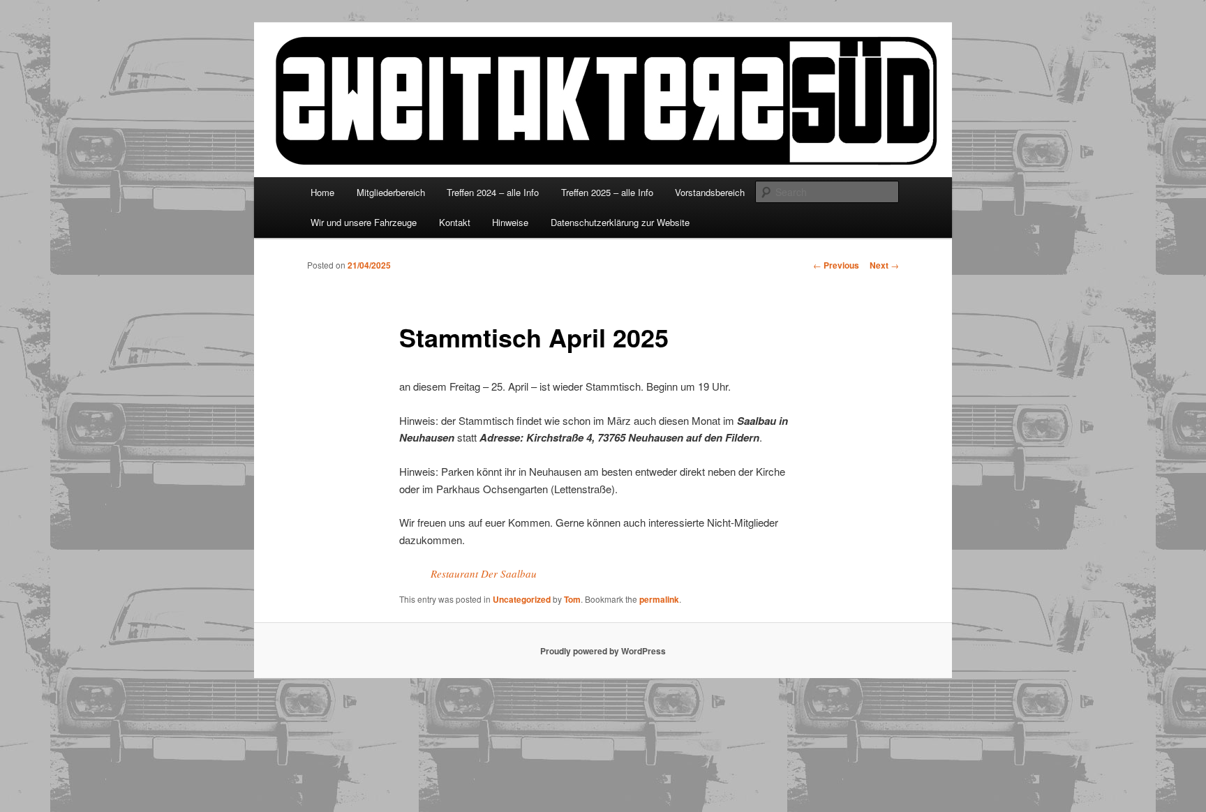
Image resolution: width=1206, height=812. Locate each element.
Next (884, 265)
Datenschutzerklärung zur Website (620, 222)
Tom (572, 599)
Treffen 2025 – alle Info (607, 192)
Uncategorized (522, 599)
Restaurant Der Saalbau (484, 573)
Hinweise (510, 222)
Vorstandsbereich (710, 192)
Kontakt (454, 222)
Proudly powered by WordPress (603, 651)
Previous (836, 265)
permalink (659, 599)
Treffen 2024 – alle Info (493, 192)
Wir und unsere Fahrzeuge (364, 222)
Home (322, 192)
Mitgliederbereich (391, 192)
